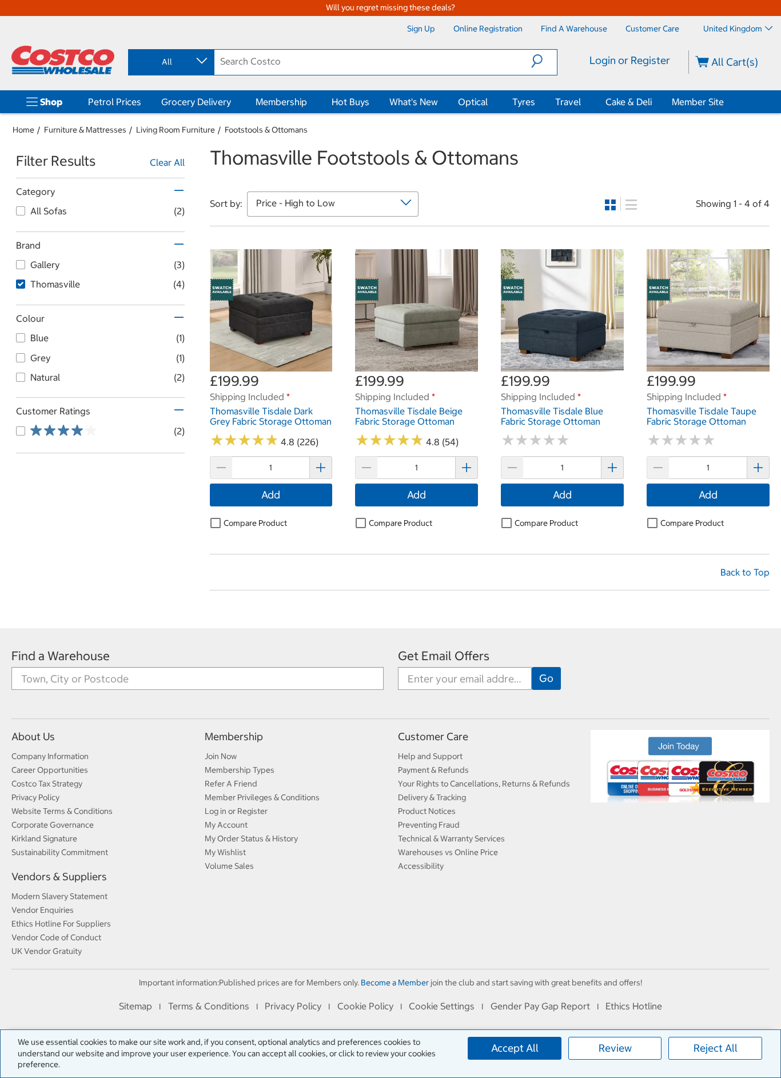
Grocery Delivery (196, 101)
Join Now (221, 756)
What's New (413, 101)
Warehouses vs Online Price (448, 852)
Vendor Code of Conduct (56, 937)
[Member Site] (726, 101)
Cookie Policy (365, 1006)
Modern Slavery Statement (59, 896)
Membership (281, 101)
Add (270, 494)
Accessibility (421, 866)
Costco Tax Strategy (46, 783)
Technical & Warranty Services (451, 838)
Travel (568, 101)
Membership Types (239, 770)
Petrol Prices (114, 101)
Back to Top (745, 572)
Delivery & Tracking (432, 797)
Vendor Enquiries (42, 910)
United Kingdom (732, 28)
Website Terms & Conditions (62, 811)
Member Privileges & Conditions (262, 797)
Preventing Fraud (429, 825)
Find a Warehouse (60, 656)
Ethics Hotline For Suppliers (61, 924)
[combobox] (170, 61)
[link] (271, 366)
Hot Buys (350, 101)
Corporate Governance (52, 825)
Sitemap (135, 1006)
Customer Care (433, 736)
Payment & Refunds (433, 770)
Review (615, 1048)
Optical (473, 101)
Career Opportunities (49, 770)
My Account (226, 825)
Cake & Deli (628, 101)
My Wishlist (225, 852)
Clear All (167, 162)
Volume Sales (229, 866)
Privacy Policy (35, 797)
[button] (544, 61)
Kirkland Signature (44, 838)
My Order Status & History (251, 838)
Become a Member (395, 982)
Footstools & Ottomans (266, 130)
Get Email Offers (443, 656)
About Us (33, 736)
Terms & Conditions (208, 1006)
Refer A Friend (231, 783)
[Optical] (490, 101)
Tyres (523, 101)
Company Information (50, 756)
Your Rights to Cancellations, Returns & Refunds (484, 783)
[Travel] (583, 101)
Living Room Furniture (175, 130)
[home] (62, 60)
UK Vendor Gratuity (46, 951)
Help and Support (430, 756)
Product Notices (427, 811)
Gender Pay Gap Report (540, 1006)
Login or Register (629, 60)
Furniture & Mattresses (85, 130)
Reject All (716, 1048)
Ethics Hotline (633, 1006)
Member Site (698, 101)
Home (23, 130)
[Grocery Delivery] (233, 101)
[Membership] (309, 101)
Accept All (515, 1048)
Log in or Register (236, 811)
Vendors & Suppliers (59, 876)
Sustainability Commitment (59, 852)
